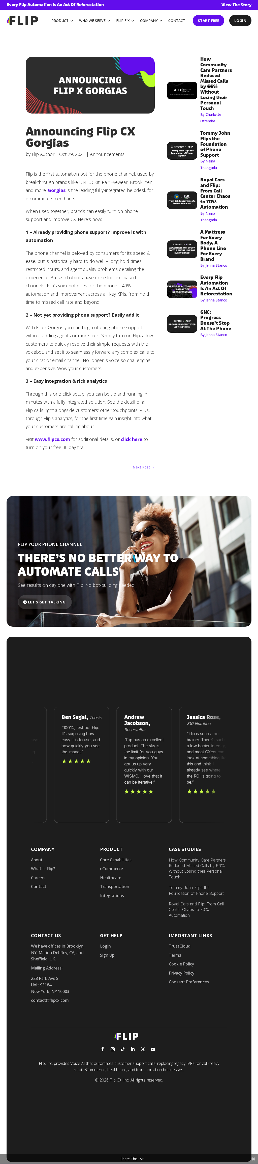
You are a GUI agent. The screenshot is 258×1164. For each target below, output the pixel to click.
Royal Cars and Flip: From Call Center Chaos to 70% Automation (196, 909)
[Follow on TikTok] (123, 1049)
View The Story (236, 5)
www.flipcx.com (52, 439)
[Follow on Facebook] (103, 1049)
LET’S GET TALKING (47, 601)
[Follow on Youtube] (153, 1049)
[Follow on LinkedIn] (133, 1049)
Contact (176, 21)
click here (131, 439)
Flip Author (43, 154)
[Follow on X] (143, 1049)
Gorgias (57, 190)
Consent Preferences (189, 982)
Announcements (107, 154)
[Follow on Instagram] (113, 1049)
